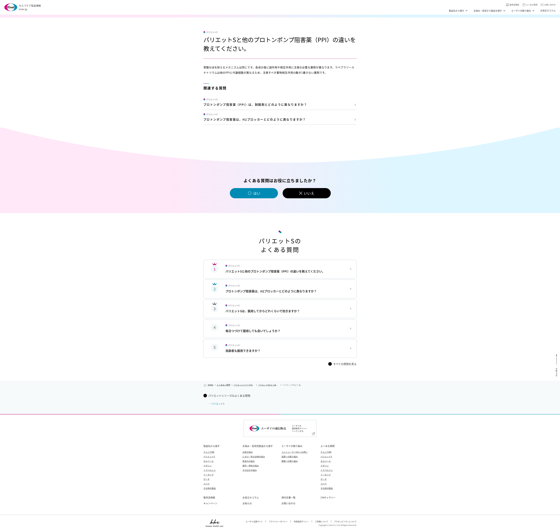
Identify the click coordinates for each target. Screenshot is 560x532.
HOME (210, 385)
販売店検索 (514, 4)
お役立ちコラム (548, 10)
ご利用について (321, 521)
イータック (208, 474)
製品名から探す (456, 10)
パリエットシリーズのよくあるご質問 (244, 385)
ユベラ (206, 483)
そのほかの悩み (250, 470)
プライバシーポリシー (278, 521)
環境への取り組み (289, 461)
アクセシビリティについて (345, 521)
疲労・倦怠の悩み (251, 465)
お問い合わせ (550, 4)
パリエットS (209, 456)
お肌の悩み (248, 452)
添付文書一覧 (288, 497)
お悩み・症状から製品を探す (488, 10)
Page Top (556, 372)
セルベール (208, 461)
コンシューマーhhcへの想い (294, 452)
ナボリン (207, 465)
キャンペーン (210, 503)
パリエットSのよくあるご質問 (268, 385)
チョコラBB (208, 452)
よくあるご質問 (223, 385)
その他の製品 (209, 488)
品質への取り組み (289, 456)
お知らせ (247, 503)
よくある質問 (531, 4)
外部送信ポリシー (301, 521)
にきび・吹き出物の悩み (254, 456)
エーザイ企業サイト (254, 521)
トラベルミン (209, 470)
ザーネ (206, 479)
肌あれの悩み (249, 461)
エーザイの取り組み (521, 10)
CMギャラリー (328, 497)
